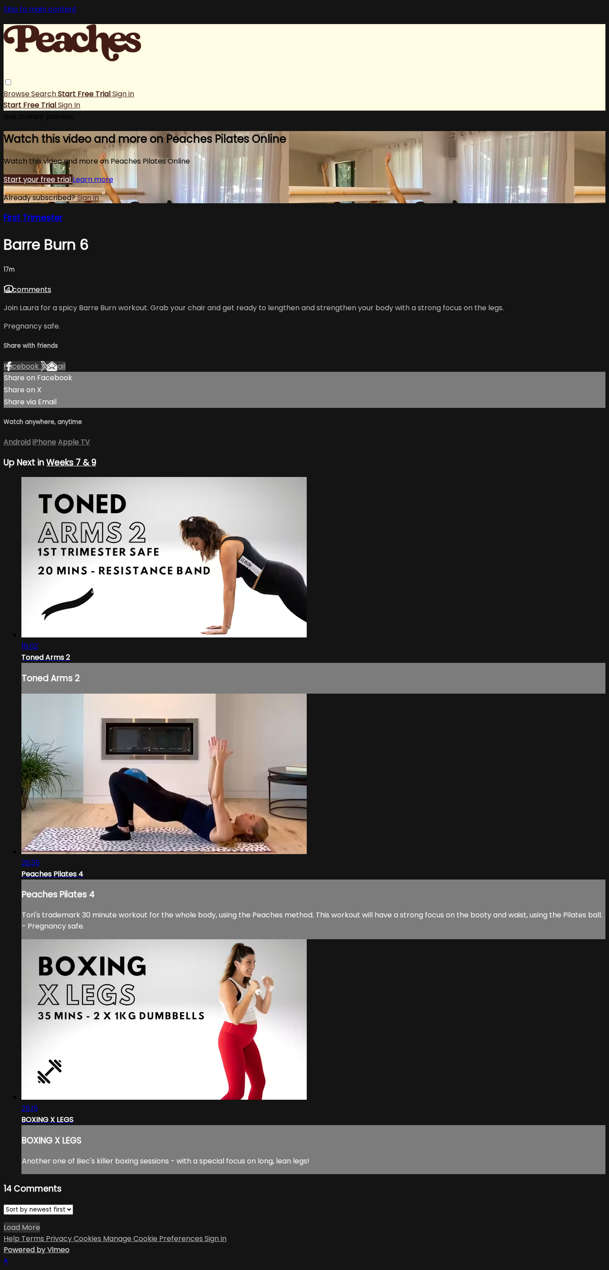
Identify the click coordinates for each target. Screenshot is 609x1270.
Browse (17, 94)
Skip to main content (40, 9)
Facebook (22, 366)
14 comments (27, 289)
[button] (8, 82)
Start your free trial (38, 179)
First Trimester (33, 218)
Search (44, 94)
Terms (33, 1238)
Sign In (69, 105)
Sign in (123, 94)
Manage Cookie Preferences (154, 1238)
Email (56, 366)
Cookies (88, 1238)
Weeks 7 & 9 (71, 462)
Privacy (60, 1238)
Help (12, 1238)
